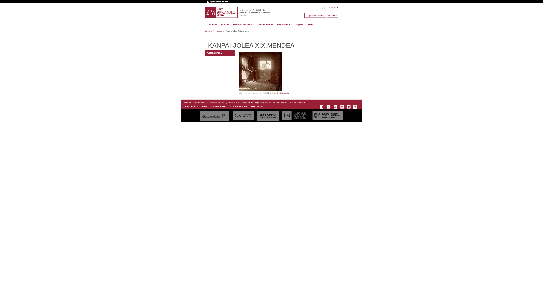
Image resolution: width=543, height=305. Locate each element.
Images (219, 31)
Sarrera (208, 31)
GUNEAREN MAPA (238, 106)
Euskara (333, 7)
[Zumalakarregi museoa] (221, 12)
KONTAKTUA (257, 106)
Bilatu (323, 8)
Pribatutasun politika (214, 106)
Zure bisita (211, 24)
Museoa (225, 24)
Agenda (299, 24)
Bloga (310, 24)
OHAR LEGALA (191, 106)
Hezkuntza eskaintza (243, 24)
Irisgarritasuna (284, 24)
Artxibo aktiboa (265, 24)
